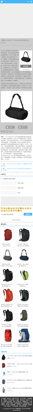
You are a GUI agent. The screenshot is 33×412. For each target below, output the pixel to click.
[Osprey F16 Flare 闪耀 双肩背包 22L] (8, 275)
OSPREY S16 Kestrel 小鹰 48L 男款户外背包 (22, 345)
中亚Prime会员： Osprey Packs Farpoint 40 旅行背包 (6, 245)
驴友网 (7, 404)
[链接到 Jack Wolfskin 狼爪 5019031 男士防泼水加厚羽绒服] (3, 359)
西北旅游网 (27, 403)
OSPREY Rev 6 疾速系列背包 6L (22, 285)
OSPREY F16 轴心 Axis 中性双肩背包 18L (7, 325)
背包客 (5, 400)
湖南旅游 (13, 404)
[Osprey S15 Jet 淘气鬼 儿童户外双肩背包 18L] (8, 335)
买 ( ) (11, 127)
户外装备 (12, 45)
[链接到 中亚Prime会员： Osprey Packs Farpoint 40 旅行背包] (3, 367)
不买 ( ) (24, 127)
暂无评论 (21, 46)
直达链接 (25, 66)
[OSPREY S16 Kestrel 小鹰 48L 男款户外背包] (24, 335)
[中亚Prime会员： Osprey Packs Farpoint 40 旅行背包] (8, 235)
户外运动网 (15, 406)
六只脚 (17, 400)
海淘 (14, 401)
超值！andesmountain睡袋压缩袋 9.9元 (17, 372)
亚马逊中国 (26, 69)
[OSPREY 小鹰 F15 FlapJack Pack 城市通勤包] (24, 235)
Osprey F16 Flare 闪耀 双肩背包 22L (6, 285)
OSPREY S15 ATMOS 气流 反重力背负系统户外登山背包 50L (23, 325)
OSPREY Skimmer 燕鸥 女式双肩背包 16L (6, 305)
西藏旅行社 (25, 401)
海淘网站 (24, 404)
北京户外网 (23, 398)
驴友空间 (22, 400)
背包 (16, 45)
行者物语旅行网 (18, 403)
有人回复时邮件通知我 (7, 214)
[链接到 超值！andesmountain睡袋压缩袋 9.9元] (3, 376)
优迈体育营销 (22, 406)
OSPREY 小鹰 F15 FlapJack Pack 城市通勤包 (23, 245)
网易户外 (18, 401)
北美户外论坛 (15, 398)
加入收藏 (28, 46)
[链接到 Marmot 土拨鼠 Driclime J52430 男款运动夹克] (3, 392)
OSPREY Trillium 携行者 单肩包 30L (23, 265)
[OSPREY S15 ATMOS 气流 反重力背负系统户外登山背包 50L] (24, 315)
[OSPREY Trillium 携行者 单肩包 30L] (24, 255)
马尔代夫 (18, 404)
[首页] (1, 1)
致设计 (9, 406)
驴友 (11, 55)
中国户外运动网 (7, 401)
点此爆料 (7, 159)
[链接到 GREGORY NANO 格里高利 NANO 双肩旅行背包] (3, 384)
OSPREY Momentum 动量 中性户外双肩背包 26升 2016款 (22, 305)
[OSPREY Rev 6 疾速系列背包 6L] (24, 275)
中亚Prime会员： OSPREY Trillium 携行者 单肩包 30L (6, 265)
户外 (8, 59)
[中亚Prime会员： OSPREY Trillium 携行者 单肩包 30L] (8, 255)
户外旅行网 (11, 400)
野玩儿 (28, 400)
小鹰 (7, 57)
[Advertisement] (16, 20)
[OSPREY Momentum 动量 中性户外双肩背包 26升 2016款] (24, 295)
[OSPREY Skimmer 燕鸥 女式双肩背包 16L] (8, 295)
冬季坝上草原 (9, 403)
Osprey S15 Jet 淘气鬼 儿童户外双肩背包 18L (6, 345)
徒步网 (9, 398)
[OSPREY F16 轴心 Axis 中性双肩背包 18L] (8, 315)
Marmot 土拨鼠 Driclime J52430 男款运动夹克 (19, 388)
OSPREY (3, 50)
